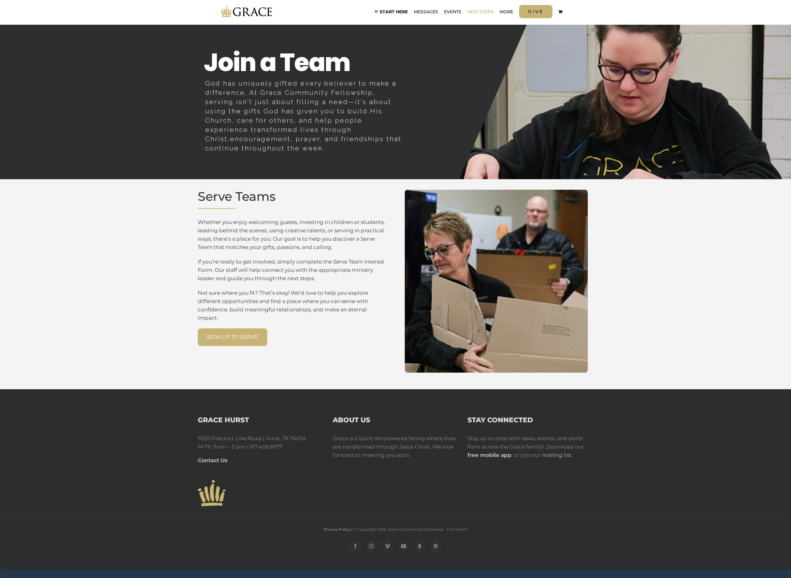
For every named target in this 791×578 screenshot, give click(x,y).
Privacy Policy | (338, 529)
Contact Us (212, 460)
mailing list (556, 455)
